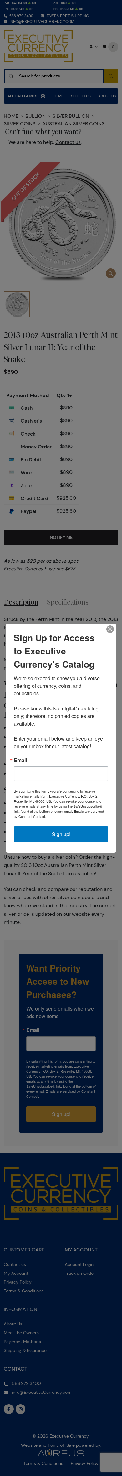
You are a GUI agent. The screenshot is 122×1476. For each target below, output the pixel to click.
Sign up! (61, 834)
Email (20, 760)
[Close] (110, 629)
